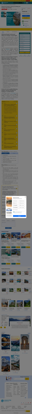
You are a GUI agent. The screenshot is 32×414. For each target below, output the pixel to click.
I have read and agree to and (18, 212)
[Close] (25, 197)
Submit (19, 216)
